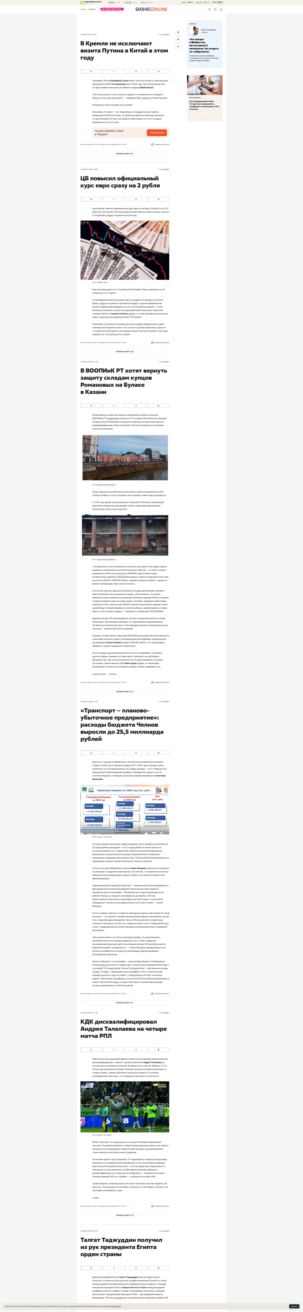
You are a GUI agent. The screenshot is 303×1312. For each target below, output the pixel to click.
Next (220, 65)
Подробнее (116, 1306)
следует (110, 215)
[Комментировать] (178, 33)
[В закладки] (178, 40)
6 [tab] (207, 118)
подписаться (157, 132)
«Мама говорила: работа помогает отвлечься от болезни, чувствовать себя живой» (212, 44)
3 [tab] (205, 65)
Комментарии (125, 153)
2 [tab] (204, 65)
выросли (104, 965)
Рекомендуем (195, 98)
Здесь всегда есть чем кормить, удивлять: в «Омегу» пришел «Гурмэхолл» (204, 104)
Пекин (95, 98)
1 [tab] (203, 65)
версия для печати (161, 144)
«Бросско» (212, 32)
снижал (139, 324)
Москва (199, 2)
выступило (143, 635)
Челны (184, 2)
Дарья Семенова (215, 30)
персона (192, 24)
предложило (113, 418)
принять (294, 1306)
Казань (83, 9)
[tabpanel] (205, 91)
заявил (131, 313)
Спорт (95, 1197)
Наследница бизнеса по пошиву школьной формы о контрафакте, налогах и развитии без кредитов (210, 55)
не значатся (120, 573)
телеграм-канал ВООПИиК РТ (106, 485)
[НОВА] (112, 10)
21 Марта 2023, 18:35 (88, 34)
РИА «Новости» (144, 98)
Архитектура (99, 674)
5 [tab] (206, 118)
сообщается (120, 1297)
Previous (190, 65)
